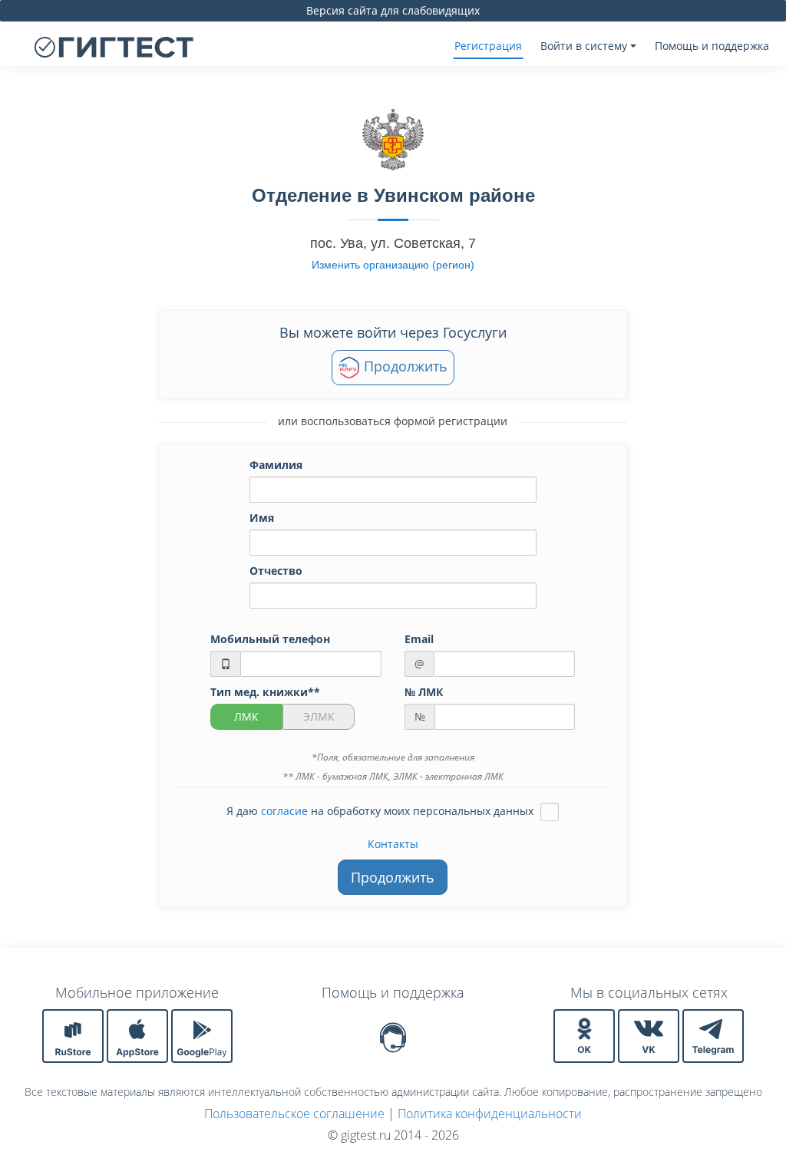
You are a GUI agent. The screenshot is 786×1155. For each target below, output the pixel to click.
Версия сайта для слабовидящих (393, 10)
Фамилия (275, 464)
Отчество (275, 570)
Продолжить (403, 366)
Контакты (393, 844)
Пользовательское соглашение (294, 1113)
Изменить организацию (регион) (393, 265)
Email (419, 639)
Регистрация (488, 45)
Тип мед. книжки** (265, 692)
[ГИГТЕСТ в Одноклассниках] (585, 1035)
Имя (261, 517)
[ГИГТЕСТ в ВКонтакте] (650, 1035)
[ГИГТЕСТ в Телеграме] (713, 1035)
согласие (284, 811)
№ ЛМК (424, 692)
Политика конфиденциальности (490, 1113)
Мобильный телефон (270, 639)
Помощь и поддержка (712, 45)
